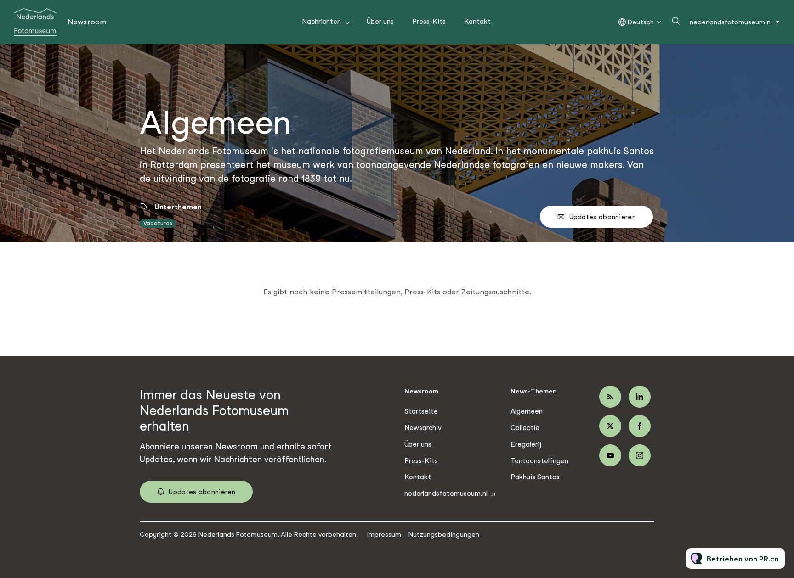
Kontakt (477, 21)
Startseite (421, 411)
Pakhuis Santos (535, 477)
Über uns (380, 21)
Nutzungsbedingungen (443, 534)
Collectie (524, 428)
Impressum (384, 534)
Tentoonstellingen (539, 461)
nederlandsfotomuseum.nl (731, 22)
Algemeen (526, 411)
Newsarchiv (423, 428)
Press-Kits (429, 21)
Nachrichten (321, 21)
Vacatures (157, 223)
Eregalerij (525, 444)
